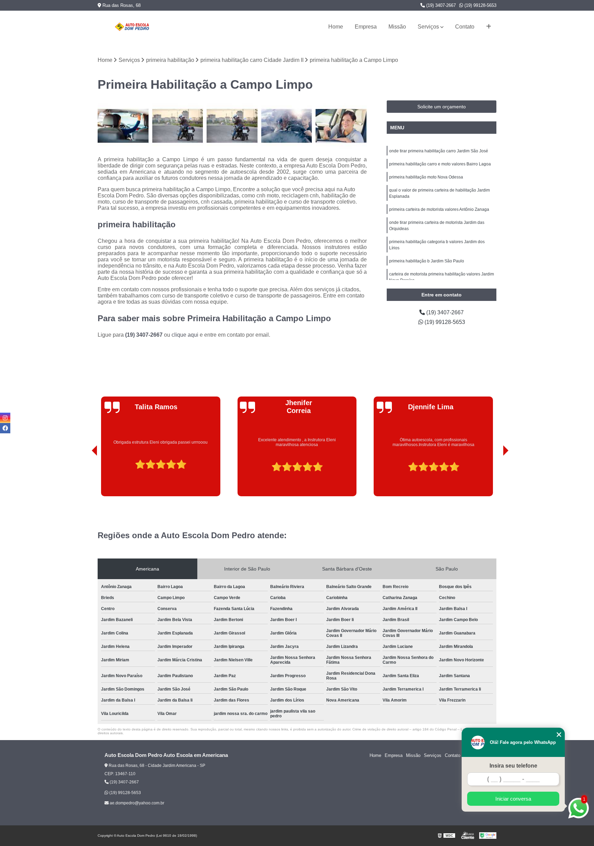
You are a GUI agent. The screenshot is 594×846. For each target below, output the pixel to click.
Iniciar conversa (513, 799)
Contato (464, 27)
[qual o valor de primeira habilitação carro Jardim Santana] (123, 126)
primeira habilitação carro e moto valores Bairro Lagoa (440, 164)
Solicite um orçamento (441, 106)
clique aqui (185, 335)
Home (335, 27)
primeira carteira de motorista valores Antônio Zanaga (439, 209)
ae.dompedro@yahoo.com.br (136, 803)
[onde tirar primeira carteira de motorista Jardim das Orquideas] (286, 126)
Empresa (366, 27)
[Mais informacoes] (488, 27)
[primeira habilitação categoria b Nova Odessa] (341, 126)
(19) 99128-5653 (479, 5)
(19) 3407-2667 (440, 5)
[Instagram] (5, 418)
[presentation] (85, 477)
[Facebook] (5, 428)
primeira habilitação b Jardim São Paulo (426, 261)
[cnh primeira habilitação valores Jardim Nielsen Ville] (232, 126)
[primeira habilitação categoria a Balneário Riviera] (178, 126)
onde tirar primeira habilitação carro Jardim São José (438, 151)
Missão (397, 27)
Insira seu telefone (513, 766)
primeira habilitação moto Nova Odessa (426, 177)
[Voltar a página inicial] (132, 26)
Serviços (428, 27)
